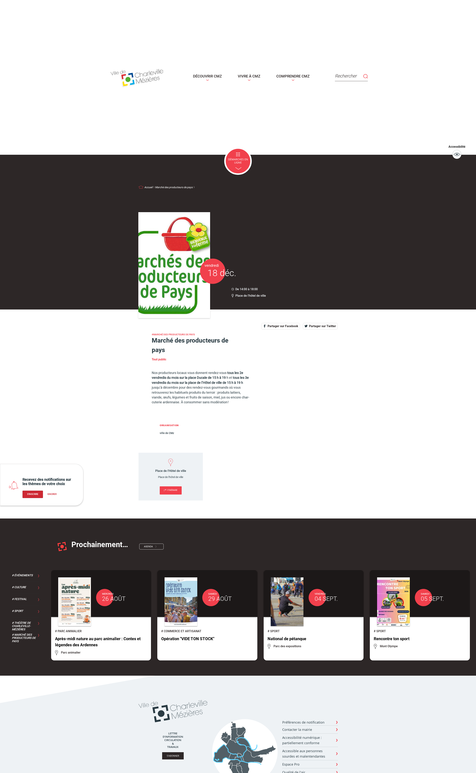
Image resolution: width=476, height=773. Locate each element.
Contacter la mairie (297, 729)
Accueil (148, 187)
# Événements (22, 575)
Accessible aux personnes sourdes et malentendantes (303, 754)
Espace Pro (291, 764)
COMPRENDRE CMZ (293, 76)
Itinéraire (172, 490)
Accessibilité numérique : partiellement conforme (302, 740)
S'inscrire (32, 494)
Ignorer (52, 494)
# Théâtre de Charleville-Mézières (21, 626)
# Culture (19, 587)
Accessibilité (456, 146)
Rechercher (346, 76)
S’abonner (173, 755)
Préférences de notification (303, 722)
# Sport (17, 611)
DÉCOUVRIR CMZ (207, 76)
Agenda (148, 546)
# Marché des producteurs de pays (24, 638)
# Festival (19, 599)
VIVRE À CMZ (249, 76)
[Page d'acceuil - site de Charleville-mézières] (138, 77)
